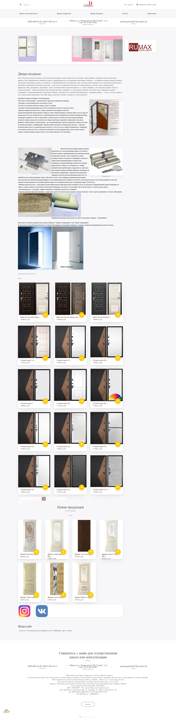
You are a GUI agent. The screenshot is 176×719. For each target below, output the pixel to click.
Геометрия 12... (27, 360)
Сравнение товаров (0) (27, 274)
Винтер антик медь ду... (68, 317)
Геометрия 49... (100, 403)
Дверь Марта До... (83, 597)
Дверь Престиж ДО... (109, 555)
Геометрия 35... (64, 403)
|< (20, 499)
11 (60, 499)
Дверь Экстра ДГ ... (84, 554)
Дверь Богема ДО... (29, 554)
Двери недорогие (64, 13)
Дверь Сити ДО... (56, 597)
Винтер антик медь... (30, 317)
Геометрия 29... (100, 360)
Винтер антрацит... (102, 317)
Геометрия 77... (64, 489)
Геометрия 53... (27, 446)
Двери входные (97, 13)
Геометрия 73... (100, 446)
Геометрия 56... (64, 446)
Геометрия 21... (64, 360)
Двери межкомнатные (29, 13)
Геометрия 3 (26, 403)
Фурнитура (152, 13)
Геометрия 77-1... (101, 489)
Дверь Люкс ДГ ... (28, 597)
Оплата (125, 13)
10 (56, 499)
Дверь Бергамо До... (55, 555)
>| (20, 502)
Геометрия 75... (27, 489)
